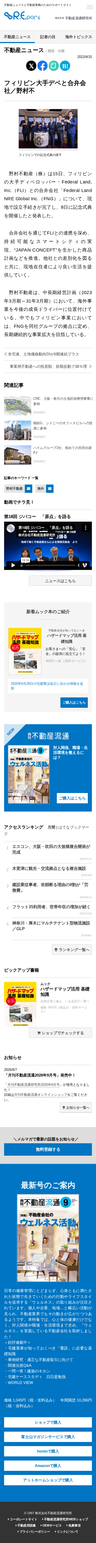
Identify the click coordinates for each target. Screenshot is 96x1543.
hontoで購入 (48, 1451)
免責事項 (74, 1525)
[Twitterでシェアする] (31, 65)
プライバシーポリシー (34, 1531)
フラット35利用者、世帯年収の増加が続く (52, 910)
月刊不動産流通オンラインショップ (40, 1095)
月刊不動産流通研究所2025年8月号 (33, 1085)
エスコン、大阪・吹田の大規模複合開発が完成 (52, 852)
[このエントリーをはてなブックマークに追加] (65, 65)
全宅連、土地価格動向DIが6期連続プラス (43, 354)
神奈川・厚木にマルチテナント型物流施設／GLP (52, 929)
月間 (51, 827)
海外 (40, 488)
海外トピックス (78, 37)
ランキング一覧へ (74, 950)
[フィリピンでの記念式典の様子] (48, 147)
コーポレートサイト (23, 1519)
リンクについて (67, 1531)
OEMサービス (52, 1525)
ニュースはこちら (60, 581)
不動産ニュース (17, 37)
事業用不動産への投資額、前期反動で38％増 (49, 366)
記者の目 (48, 37)
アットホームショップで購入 (48, 1480)
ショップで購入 (48, 1422)
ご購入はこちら (74, 702)
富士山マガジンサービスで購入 (48, 1437)
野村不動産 (14, 488)
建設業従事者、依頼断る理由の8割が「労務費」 (52, 890)
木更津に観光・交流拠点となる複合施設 (52, 871)
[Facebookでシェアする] (42, 66)
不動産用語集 (26, 1525)
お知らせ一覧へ (77, 1108)
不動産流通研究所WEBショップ (65, 1519)
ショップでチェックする (62, 1033)
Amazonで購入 (48, 1466)
